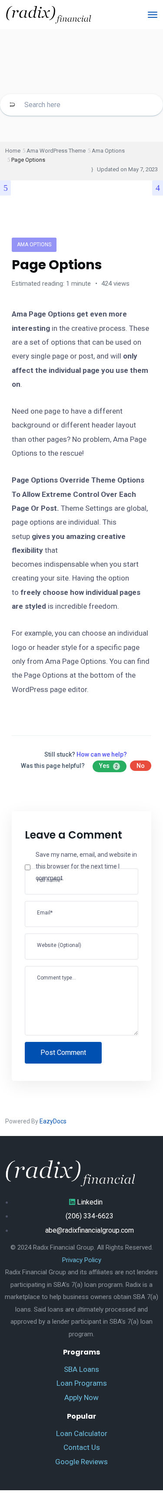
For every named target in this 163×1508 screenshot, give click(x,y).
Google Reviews (81, 1461)
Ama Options (34, 245)
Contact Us (81, 1447)
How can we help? (102, 754)
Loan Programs (82, 1383)
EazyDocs (53, 1121)
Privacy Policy (81, 1260)
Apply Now (81, 1397)
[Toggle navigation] (152, 15)
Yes (108, 765)
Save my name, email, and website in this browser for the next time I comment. (86, 866)
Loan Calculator (81, 1433)
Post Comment (63, 1052)
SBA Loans (81, 1369)
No (140, 765)
